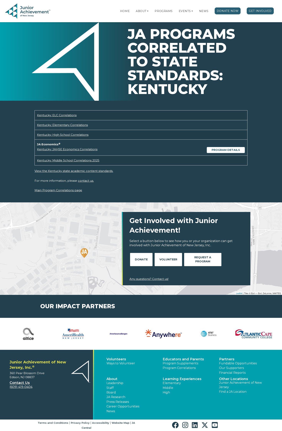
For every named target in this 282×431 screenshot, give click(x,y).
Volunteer (168, 259)
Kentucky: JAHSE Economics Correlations (67, 149)
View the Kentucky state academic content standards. (74, 171)
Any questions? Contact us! (148, 279)
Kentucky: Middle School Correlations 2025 (68, 160)
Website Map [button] (120, 422)
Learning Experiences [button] (182, 379)
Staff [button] (110, 388)
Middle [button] (168, 388)
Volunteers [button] (116, 359)
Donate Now (228, 11)
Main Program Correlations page (58, 190)
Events (185, 11)
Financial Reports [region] (232, 373)
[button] (147, 11)
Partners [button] (226, 359)
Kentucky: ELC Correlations (57, 115)
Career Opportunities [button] (122, 406)
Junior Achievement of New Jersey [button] (240, 385)
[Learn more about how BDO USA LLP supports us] (73, 333)
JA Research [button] (115, 397)
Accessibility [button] (100, 422)
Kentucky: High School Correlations (62, 135)
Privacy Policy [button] (80, 422)
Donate (141, 259)
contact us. (86, 180)
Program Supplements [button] (180, 363)
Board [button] (111, 392)
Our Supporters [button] (231, 368)
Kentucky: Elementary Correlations (62, 125)
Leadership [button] (114, 383)
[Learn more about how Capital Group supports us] (163, 333)
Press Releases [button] (117, 402)
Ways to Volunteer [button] (120, 363)
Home (125, 11)
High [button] (166, 392)
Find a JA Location (233, 391)
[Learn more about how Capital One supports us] (208, 333)
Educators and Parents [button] (183, 359)
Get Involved (260, 11)
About (141, 11)
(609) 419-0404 (21, 387)
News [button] (110, 411)
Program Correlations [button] (179, 368)
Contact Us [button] (20, 382)
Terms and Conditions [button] (53, 422)
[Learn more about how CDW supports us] (253, 333)
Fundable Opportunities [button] (238, 363)
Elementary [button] (172, 383)
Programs (163, 11)
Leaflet (239, 293)
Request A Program (202, 259)
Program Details (226, 150)
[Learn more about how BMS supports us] (118, 333)
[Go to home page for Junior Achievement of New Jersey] (28, 11)
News (204, 11)
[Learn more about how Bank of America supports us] (28, 333)
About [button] (111, 379)
